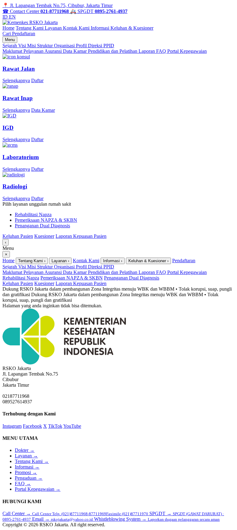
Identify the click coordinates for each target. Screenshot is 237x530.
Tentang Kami (30, 28)
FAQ (161, 51)
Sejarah (10, 45)
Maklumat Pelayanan (23, 51)
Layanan (54, 28)
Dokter (25, 450)
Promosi (26, 472)
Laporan (147, 51)
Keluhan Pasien (17, 236)
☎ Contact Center (35, 11)
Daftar (37, 80)
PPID (108, 45)
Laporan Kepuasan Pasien (81, 236)
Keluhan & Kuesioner (131, 28)
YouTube (72, 426)
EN (12, 16)
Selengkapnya (16, 80)
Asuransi (53, 51)
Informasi (100, 28)
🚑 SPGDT (98, 11)
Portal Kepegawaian (187, 51)
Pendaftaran (23, 33)
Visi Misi (27, 45)
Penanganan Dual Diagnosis (42, 225)
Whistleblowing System (157, 519)
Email (62, 519)
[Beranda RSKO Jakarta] (30, 22)
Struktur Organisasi (56, 45)
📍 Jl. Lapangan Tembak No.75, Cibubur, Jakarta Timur (57, 5)
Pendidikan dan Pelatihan (113, 51)
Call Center (75, 513)
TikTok (55, 426)
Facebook (32, 426)
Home (8, 28)
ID (5, 16)
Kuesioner (44, 236)
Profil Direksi (89, 45)
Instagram (12, 426)
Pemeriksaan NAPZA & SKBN (46, 220)
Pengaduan (29, 478)
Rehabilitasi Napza (33, 214)
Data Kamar (75, 51)
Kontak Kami (77, 28)
